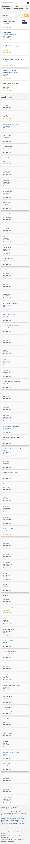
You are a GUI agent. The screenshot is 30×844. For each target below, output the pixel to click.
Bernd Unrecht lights (7, 146)
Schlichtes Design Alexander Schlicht (11, 685)
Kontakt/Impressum (5, 835)
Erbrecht (15, 823)
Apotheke (3, 818)
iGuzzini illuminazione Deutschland (11, 325)
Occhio (4, 618)
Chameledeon (6, 180)
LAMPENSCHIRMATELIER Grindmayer (12, 381)
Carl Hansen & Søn (7, 169)
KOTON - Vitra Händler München (11, 71)
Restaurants (23, 813)
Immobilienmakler (18, 820)
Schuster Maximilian (7, 707)
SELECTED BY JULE (11, 46)
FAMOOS (5, 269)
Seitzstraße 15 (6, 62)
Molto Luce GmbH (7, 562)
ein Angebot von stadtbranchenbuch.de (10, 3)
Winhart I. (5, 774)
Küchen (10, 821)
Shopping (3, 814)
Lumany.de (5, 539)
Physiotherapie (21, 823)
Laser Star (5, 404)
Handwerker (12, 813)
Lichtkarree (5, 495)
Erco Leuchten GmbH (8, 247)
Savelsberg (5, 674)
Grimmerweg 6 (7, 24)
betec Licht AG (6, 157)
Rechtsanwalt (4, 823)
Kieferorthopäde (5, 821)
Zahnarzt (10, 824)
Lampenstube (6, 392)
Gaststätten (23, 818)
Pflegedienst (22, 821)
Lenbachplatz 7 (6, 50)
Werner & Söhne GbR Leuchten (10, 84)
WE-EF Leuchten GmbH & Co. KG (11, 752)
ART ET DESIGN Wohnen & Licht (11, 20)
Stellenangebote (5, 837)
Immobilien (17, 813)
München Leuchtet (7, 595)
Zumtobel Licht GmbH (8, 797)
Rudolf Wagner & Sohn (8, 662)
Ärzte (2, 813)
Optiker (17, 821)
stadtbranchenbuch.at (19, 839)
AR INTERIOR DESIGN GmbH (12, 58)
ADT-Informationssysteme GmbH (10, 124)
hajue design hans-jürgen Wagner (10, 303)
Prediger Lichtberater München (10, 651)
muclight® (5, 584)
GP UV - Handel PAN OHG (9, 292)
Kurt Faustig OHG (7, 370)
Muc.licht (5, 573)
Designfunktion (6, 202)
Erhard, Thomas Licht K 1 (9, 258)
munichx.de (3, 841)
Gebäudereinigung (9, 820)
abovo (4, 113)
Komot (4, 348)
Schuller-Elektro (10, 33)
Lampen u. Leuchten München (8, 808)
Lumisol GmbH (6, 551)
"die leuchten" (6, 101)
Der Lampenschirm (7, 191)
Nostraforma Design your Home (10, 606)
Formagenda (6, 280)
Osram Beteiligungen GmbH (9, 629)
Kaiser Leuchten (6, 336)
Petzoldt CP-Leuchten (8, 640)
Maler (14, 821)
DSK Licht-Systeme (7, 213)
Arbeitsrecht (10, 823)
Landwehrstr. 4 (6, 88)
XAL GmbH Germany (8, 786)
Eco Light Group (6, 225)
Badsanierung (9, 818)
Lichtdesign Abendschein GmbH (10, 472)
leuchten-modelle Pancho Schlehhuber (12, 426)
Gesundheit (6, 813)
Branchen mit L (13, 807)
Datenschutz (15, 835)
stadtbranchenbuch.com (6, 839)
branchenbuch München (9, 2)
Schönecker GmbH (7, 696)
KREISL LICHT (6, 359)
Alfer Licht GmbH (7, 135)
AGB (20, 835)
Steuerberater (4, 824)
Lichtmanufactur (6, 517)
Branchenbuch (4, 807)
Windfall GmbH (6, 763)
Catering (14, 818)
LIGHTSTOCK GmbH (8, 528)
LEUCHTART (6, 415)
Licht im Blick (6, 461)
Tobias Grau (5, 741)
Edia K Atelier (6, 236)
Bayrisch (3, 820)
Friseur (18, 818)
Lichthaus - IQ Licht (7, 483)
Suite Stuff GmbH (7, 718)
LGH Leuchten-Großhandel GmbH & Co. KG (13, 437)
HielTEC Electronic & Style (9, 314)
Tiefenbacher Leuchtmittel (9, 730)
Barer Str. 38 (6, 75)
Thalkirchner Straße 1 (7, 37)
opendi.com (11, 841)
